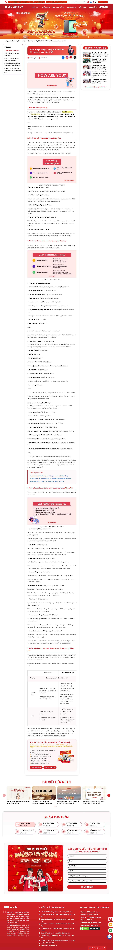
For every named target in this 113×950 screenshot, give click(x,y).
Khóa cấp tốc (51, 2)
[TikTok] (96, 2)
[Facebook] (91, 2)
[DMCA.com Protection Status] (89, 930)
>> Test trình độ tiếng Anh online (95, 87)
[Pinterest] (70, 58)
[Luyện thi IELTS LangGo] (19, 907)
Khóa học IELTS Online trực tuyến (91, 917)
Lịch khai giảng (58, 7)
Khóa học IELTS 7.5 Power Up (89, 914)
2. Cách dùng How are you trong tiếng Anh (11, 54)
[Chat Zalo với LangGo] (109, 936)
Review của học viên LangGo (89, 925)
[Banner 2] (36, 889)
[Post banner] (56, 24)
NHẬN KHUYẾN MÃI (36, 767)
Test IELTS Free (39, 2)
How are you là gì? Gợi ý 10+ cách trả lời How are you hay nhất (47, 41)
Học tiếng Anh (16, 41)
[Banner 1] (34, 889)
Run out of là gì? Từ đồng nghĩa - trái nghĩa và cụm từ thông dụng (49, 475)
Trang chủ (7, 41)
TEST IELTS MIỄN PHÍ (50, 767)
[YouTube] (88, 2)
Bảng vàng (93, 7)
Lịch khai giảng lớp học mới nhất (91, 922)
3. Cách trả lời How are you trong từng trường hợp (11, 59)
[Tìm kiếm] (84, 2)
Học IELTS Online (26, 2)
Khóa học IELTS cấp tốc (88, 920)
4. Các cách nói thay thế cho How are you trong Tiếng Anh (12, 64)
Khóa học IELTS (13, 2)
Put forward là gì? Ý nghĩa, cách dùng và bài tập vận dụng (47, 481)
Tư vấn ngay (87, 887)
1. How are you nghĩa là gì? (11, 50)
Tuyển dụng (103, 2)
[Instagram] (93, 2)
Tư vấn (103, 7)
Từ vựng (24, 41)
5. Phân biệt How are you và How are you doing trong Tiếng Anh (12, 70)
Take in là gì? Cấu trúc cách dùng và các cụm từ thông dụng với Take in (50, 478)
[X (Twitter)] (74, 58)
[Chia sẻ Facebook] (63, 58)
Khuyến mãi (62, 2)
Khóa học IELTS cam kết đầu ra (90, 912)
